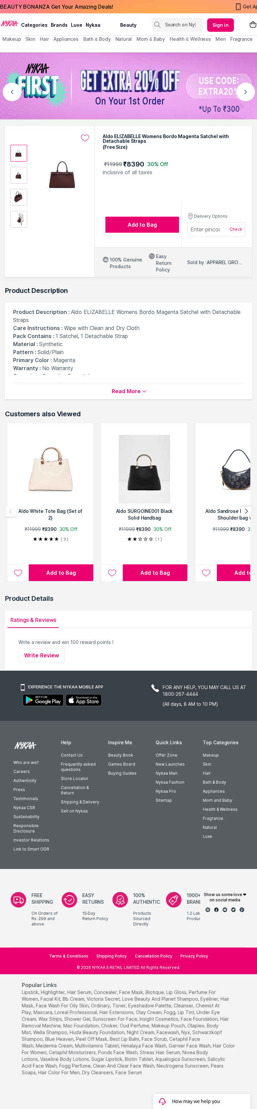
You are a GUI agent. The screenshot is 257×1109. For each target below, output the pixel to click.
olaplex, (196, 1025)
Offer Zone (166, 755)
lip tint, (186, 1012)
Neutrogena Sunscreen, (183, 1066)
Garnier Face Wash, (190, 1045)
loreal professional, (76, 1012)
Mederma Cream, (55, 1045)
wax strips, (50, 1019)
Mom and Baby (217, 800)
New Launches (170, 764)
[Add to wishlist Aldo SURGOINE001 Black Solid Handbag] (112, 572)
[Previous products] (10, 511)
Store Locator (74, 778)
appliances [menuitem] (66, 39)
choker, (109, 1025)
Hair (207, 773)
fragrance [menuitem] (241, 39)
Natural (210, 827)
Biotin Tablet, (139, 1059)
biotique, (155, 992)
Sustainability (26, 816)
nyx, (186, 1032)
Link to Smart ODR (31, 849)
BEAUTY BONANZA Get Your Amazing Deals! (56, 6)
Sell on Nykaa (74, 810)
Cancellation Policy (153, 956)
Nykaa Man (166, 773)
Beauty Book (120, 755)
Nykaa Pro (166, 791)
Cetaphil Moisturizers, (73, 1052)
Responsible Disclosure (25, 828)
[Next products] (246, 511)
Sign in (220, 25)
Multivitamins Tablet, (97, 1045)
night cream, (141, 1032)
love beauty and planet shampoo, (160, 999)
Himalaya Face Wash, (144, 1045)
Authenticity (24, 780)
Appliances (214, 791)
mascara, (43, 1012)
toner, (119, 1005)
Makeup (211, 755)
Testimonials (25, 798)
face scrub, (155, 1039)
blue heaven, (60, 1039)
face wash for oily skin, (63, 1005)
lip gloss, (176, 992)
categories (34, 25)
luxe (76, 25)
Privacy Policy (194, 956)
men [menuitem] (221, 39)
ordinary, (101, 1005)
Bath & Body (214, 782)
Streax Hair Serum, (160, 1052)
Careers (21, 771)
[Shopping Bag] (253, 24)
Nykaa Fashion (170, 782)
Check (236, 229)
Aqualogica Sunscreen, (180, 1059)
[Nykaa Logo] (9, 23)
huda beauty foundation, (97, 1032)
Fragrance (213, 818)
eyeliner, (209, 999)
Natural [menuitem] (123, 39)
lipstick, (30, 992)
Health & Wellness (220, 809)
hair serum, (79, 992)
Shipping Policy (111, 956)
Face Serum (128, 1072)
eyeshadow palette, (150, 1005)
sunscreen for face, (115, 1019)
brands (59, 25)
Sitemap (164, 800)
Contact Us (72, 755)
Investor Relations (31, 840)
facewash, (168, 1032)
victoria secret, (104, 999)
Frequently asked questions (78, 767)
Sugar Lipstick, (107, 1059)
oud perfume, (135, 1025)
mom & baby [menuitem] (151, 39)
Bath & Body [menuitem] (97, 39)
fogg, (170, 1012)
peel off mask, (92, 1039)
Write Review (41, 655)
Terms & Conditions (68, 956)
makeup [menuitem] (11, 39)
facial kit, (50, 999)
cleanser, (184, 1005)
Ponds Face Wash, (118, 1052)
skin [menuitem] (30, 39)
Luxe (207, 836)
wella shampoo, (50, 1032)
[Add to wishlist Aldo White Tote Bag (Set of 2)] (18, 572)
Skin (207, 764)
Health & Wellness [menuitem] (190, 39)
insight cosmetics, (159, 1019)
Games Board (121, 764)
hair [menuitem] (44, 39)
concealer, (106, 992)
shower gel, (77, 1019)
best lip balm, (125, 1039)
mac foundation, (81, 1025)
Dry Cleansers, (98, 1072)
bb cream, (74, 999)
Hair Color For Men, (59, 1072)
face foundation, (200, 1019)
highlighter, (53, 992)
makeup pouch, (169, 1025)
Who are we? (25, 762)
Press (19, 789)
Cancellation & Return (75, 790)
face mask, (131, 992)
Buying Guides (122, 773)
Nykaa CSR (24, 807)
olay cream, (149, 1012)
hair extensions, (117, 1012)
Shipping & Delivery (80, 801)
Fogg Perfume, (75, 1066)
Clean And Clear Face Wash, (124, 1066)
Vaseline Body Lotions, (65, 1059)
